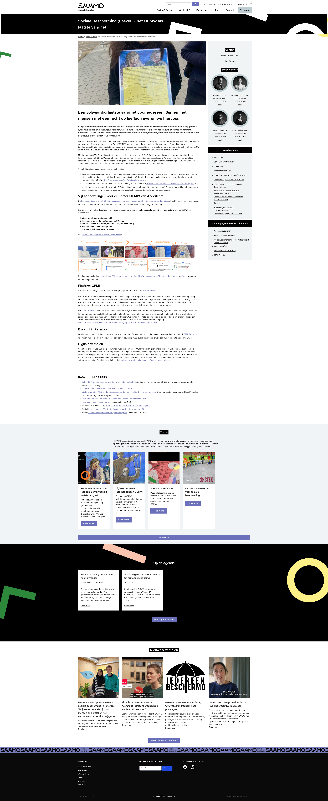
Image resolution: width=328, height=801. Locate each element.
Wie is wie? (82, 771)
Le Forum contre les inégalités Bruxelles (230, 175)
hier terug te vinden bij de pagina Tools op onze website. (144, 360)
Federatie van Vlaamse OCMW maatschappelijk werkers (226, 192)
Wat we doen (83, 774)
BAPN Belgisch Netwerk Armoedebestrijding (224, 209)
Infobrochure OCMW (161, 488)
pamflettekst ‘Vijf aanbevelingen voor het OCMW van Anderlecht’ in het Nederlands (137, 276)
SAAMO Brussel (84, 767)
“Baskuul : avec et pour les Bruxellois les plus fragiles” (126, 405)
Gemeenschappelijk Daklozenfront (228, 213)
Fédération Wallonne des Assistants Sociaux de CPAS (228, 198)
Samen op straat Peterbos (224, 235)
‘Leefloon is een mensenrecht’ (95, 402)
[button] (80, 73)
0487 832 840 (240, 101)
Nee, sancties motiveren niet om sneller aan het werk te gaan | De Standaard (116, 398)
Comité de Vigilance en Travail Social (229, 179)
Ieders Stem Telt (220, 246)
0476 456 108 (240, 136)
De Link (217, 203)
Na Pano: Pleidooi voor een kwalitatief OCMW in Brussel (107, 388)
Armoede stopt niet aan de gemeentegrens (107, 412)
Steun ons (82, 785)
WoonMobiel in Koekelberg (225, 250)
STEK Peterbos (190, 334)
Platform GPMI (148, 290)
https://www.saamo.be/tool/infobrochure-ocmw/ (124, 180)
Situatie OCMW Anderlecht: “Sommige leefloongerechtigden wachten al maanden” (140, 706)
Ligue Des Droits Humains (224, 161)
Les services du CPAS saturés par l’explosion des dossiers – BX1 (116, 409)
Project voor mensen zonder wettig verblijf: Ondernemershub (231, 241)
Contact (81, 781)
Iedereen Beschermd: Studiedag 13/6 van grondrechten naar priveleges (183, 706)
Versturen (167, 768)
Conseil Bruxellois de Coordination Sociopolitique (228, 185)
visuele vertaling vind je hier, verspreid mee (101, 234)
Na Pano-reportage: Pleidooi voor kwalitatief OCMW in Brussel (227, 704)
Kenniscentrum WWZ (222, 170)
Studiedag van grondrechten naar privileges (97, 576)
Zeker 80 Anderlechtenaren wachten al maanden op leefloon (109, 382)
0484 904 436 (220, 136)
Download (193, 503)
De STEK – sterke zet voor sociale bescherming (197, 492)
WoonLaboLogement (222, 231)
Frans (184, 276)
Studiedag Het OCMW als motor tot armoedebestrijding (142, 576)
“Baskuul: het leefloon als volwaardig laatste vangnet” (170, 183)
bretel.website (245, 796)
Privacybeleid (170, 796)
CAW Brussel (219, 166)
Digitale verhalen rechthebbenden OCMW (129, 490)
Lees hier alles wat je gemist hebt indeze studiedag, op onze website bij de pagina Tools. (118, 322)
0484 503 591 (220, 101)
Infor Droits (218, 157)
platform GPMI (88, 310)
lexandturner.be (88, 796)
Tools (80, 778)
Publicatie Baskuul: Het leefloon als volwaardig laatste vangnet (94, 492)
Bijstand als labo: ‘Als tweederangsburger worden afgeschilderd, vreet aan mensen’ (119, 392)
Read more (88, 523)
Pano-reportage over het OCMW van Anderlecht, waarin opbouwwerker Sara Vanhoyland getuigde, (125, 201)
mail (220, 104)
